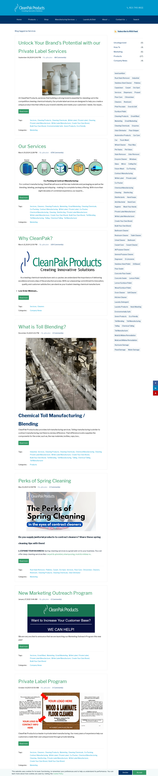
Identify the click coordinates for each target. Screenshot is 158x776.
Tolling (117, 326)
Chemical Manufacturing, (39, 212)
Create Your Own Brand (123, 221)
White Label (119, 178)
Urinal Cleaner (120, 240)
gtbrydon (49, 57)
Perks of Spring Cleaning (44, 481)
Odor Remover (133, 154)
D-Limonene (129, 259)
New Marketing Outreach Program (55, 593)
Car (116, 140)
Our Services (32, 146)
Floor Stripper (134, 130)
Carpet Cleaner (132, 245)
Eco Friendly (81, 126)
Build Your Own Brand (38, 661)
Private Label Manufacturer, (40, 123)
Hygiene (118, 207)
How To (117, 47)
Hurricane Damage (122, 345)
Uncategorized (120, 43)
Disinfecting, (62, 212)
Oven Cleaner (120, 293)
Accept (139, 772)
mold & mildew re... (83, 554)
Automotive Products (123, 135)
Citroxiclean (129, 97)
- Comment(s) (60, 57)
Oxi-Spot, (63, 570)
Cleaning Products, (44, 120)
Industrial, (34, 452)
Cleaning (118, 192)
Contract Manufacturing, (49, 209)
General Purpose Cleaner (124, 254)
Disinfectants (120, 197)
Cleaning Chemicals (122, 126)
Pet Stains (118, 150)
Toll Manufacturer (70, 218)
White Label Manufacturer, (61, 123)
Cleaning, (92, 120)
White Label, (73, 120)
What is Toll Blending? (42, 327)
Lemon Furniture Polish (123, 283)
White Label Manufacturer (124, 216)
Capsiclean (119, 88)
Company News (36, 310)
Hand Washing (135, 307)
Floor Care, (78, 570)
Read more (24, 111)
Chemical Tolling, (57, 218)
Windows (132, 159)
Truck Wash (124, 140)
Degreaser (118, 259)
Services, (33, 120)
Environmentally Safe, (55, 126)
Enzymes (135, 126)
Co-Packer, (84, 209)
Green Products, (70, 126)
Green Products (120, 316)
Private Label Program (42, 681)
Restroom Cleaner (121, 235)
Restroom (127, 102)
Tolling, (48, 218)
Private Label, (83, 120)
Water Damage (133, 350)
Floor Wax (132, 145)
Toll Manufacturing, (37, 218)
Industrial (135, 78)
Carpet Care (119, 245)
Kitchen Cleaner (121, 297)
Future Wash (119, 169)
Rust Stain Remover (122, 78)
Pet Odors (128, 150)
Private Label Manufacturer (125, 212)
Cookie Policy (58, 774)
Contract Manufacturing (124, 173)
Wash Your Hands (129, 207)
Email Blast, (42, 655)
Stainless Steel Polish (122, 264)
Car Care (136, 135)
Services (118, 92)
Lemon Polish (134, 278)
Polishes (137, 83)
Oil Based (136, 264)
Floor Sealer (119, 269)
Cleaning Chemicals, (60, 120)
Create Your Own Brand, (81, 123)
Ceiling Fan (132, 164)
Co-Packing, (35, 209)
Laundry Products (121, 307)
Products (33, 465)
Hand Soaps (131, 197)
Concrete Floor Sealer (123, 273)
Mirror (123, 164)
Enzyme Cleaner (121, 159)
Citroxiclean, (88, 570)
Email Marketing (131, 121)
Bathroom (131, 240)
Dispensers (128, 92)
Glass (117, 164)
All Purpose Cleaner (122, 250)
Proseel (137, 92)
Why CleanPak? (35, 238)
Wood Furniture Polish (123, 288)
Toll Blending (119, 321)
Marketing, (64, 206)
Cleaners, (41, 206)
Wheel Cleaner (120, 145)
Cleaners (40, 306)
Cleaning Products (121, 116)
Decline (125, 772)
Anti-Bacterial (120, 202)
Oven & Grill (132, 107)
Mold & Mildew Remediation (125, 335)
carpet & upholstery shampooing (61, 554)
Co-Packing (131, 169)
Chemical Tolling (128, 326)
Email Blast (135, 116)
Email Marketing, (75, 206)
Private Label (131, 178)
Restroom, (34, 573)
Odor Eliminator (74, 573)
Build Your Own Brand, (38, 126)
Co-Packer (119, 183)
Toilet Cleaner (136, 235)
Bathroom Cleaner (121, 231)
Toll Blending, (91, 215)
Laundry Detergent (122, 302)
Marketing (34, 130)
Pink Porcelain (120, 107)
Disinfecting (128, 192)
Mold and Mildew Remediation (126, 340)
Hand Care (131, 202)
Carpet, (56, 570)
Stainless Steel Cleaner (123, 83)
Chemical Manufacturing (124, 188)
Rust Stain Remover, (38, 570)
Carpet (128, 88)
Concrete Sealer (121, 278)
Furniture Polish (120, 111)
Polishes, (49, 570)
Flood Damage (120, 350)
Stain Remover (120, 154)
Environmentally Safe (123, 312)
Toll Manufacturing (134, 321)
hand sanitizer (120, 73)
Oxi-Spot (136, 88)
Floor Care (118, 97)
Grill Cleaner (131, 293)
